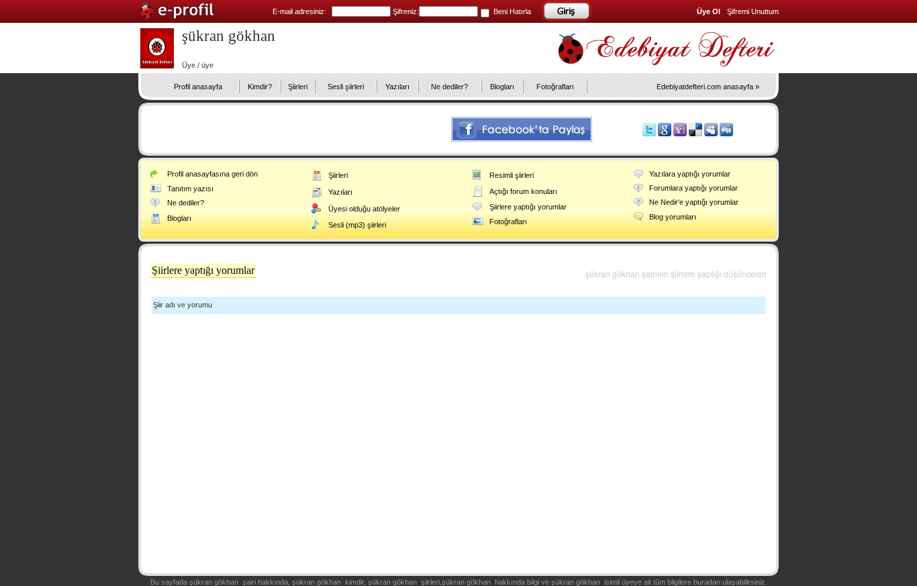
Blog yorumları (672, 217)
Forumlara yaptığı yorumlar (693, 188)
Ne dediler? (449, 87)
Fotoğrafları (555, 87)
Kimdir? (260, 87)
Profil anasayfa (198, 87)
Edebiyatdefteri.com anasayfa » (708, 87)
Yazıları (397, 87)
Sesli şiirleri (346, 87)
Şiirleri (297, 87)
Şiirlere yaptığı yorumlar (528, 207)
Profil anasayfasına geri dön (212, 174)
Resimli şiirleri (511, 175)
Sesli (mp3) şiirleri (357, 225)
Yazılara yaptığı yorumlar (689, 174)
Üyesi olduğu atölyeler (364, 209)
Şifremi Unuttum (753, 11)
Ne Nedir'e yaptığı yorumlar (693, 202)
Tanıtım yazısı (190, 189)
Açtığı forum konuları (523, 191)
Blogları (502, 87)
